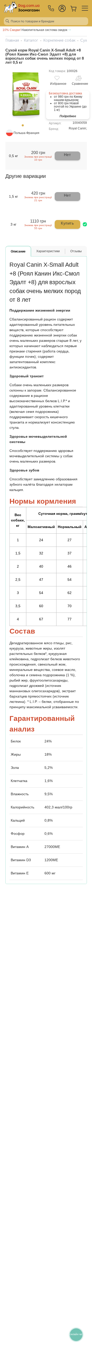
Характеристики (48, 251)
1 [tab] (24, 126)
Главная (12, 40)
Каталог (31, 40)
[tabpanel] (24, 95)
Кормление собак (59, 40)
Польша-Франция (26, 133)
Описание (18, 251)
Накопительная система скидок (35, 30)
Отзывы (76, 251)
